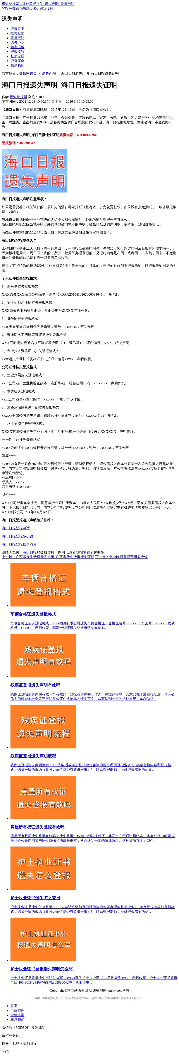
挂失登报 (17, 33)
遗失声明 (17, 42)
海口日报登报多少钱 (17, 536)
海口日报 (30, 552)
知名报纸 (17, 47)
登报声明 (17, 38)
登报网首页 (28, 73)
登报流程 (17, 51)
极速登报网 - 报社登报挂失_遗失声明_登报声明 (38, 4)
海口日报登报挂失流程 (19, 544)
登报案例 (17, 61)
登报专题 (17, 56)
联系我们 (17, 65)
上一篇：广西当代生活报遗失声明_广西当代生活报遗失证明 (48, 557)
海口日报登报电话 (16, 528)
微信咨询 (17, 1015)
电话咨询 (17, 1010)
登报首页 (17, 29)
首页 (13, 1006)
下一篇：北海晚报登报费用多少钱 (121, 557)
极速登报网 (18, 97)
